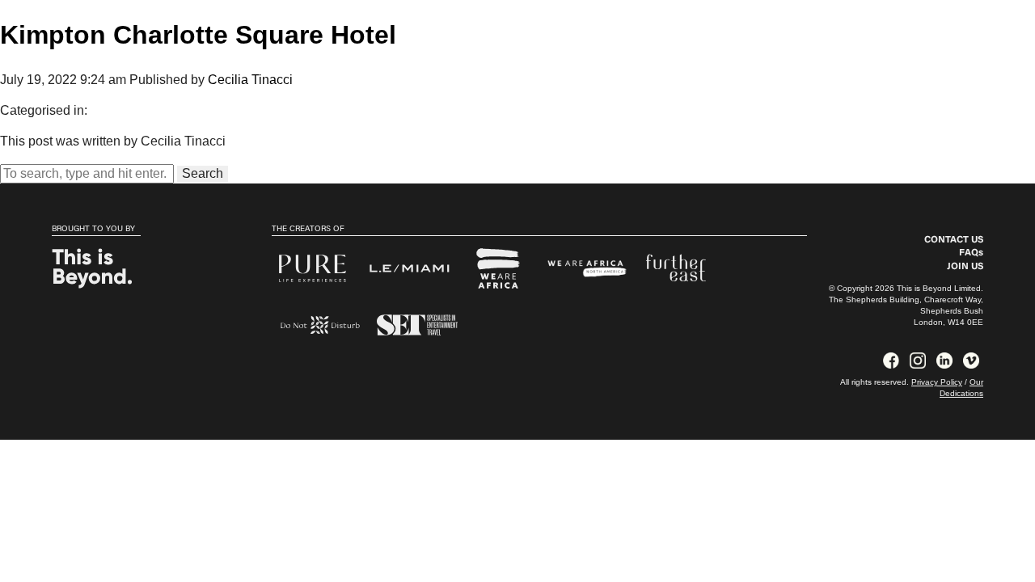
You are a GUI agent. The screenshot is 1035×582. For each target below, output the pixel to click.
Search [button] (202, 173)
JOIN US (965, 267)
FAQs (971, 253)
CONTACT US (953, 240)
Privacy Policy (936, 381)
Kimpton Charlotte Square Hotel (198, 34)
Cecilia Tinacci (250, 79)
